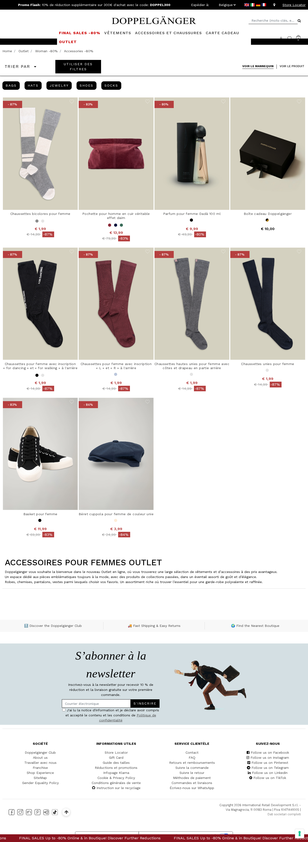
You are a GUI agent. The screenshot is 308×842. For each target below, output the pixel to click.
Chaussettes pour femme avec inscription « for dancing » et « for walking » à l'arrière (40, 366)
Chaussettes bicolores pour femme (40, 214)
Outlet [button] (68, 41)
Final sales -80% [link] (79, 33)
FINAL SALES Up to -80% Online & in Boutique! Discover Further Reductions (216, 838)
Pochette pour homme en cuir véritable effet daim (116, 216)
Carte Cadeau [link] (222, 33)
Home (7, 51)
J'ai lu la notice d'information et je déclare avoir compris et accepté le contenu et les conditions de (112, 715)
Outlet (24, 51)
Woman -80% (46, 51)
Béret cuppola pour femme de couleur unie (116, 514)
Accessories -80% (78, 51)
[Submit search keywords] (299, 20)
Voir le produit (292, 66)
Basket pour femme (40, 514)
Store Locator (294, 5)
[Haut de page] (66, 812)
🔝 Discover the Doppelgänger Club (53, 626)
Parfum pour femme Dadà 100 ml (192, 214)
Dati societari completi (284, 814)
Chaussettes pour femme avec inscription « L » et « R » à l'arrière (116, 366)
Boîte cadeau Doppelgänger (268, 214)
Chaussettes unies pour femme (267, 364)
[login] (283, 38)
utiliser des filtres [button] (78, 66)
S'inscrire (145, 703)
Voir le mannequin (258, 66)
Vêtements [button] (117, 33)
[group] (11, 85)
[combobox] (273, 20)
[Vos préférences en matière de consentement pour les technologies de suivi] (299, 833)
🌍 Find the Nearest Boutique (255, 626)
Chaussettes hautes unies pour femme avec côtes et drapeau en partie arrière (191, 366)
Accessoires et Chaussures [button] (168, 33)
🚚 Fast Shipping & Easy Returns (154, 626)
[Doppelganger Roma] (154, 20)
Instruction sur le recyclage (118, 788)
